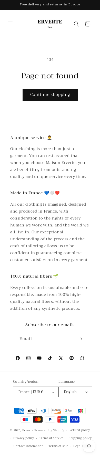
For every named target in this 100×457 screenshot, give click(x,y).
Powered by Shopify (49, 430)
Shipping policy (80, 438)
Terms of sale (58, 446)
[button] (10, 24)
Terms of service (51, 438)
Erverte (28, 430)
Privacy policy (23, 438)
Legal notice (82, 446)
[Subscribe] (80, 339)
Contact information (28, 446)
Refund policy (79, 430)
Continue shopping (50, 94)
